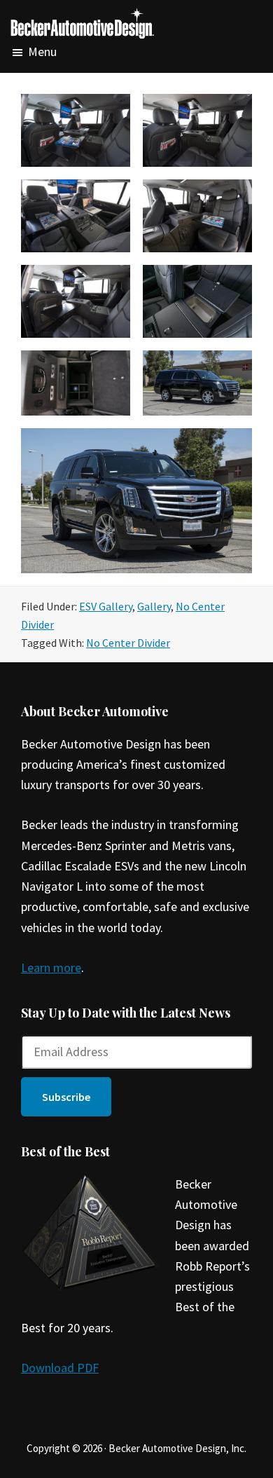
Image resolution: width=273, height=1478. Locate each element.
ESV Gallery (105, 606)
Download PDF (60, 1368)
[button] (66, 1096)
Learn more (51, 967)
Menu (42, 52)
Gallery (154, 606)
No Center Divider (128, 643)
